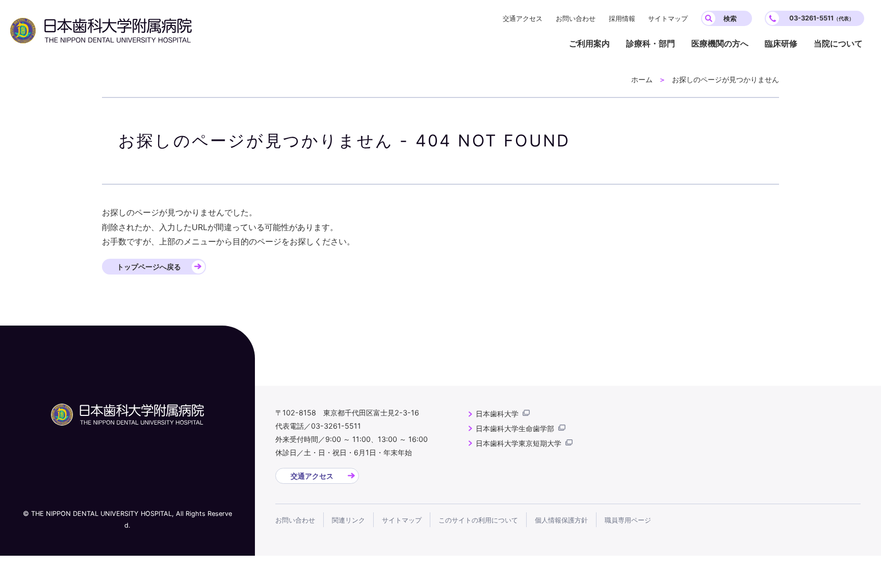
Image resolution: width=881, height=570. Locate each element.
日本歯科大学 (497, 413)
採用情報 (622, 18)
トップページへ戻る (149, 266)
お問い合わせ (575, 18)
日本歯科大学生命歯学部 (515, 428)
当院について (838, 43)
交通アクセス (522, 18)
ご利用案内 (589, 43)
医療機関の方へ (719, 43)
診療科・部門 (650, 43)
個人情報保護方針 (561, 520)
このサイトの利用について (478, 520)
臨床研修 (781, 43)
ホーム (642, 79)
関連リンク (348, 520)
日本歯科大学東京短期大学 (518, 443)
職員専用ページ (628, 520)
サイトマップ (668, 18)
